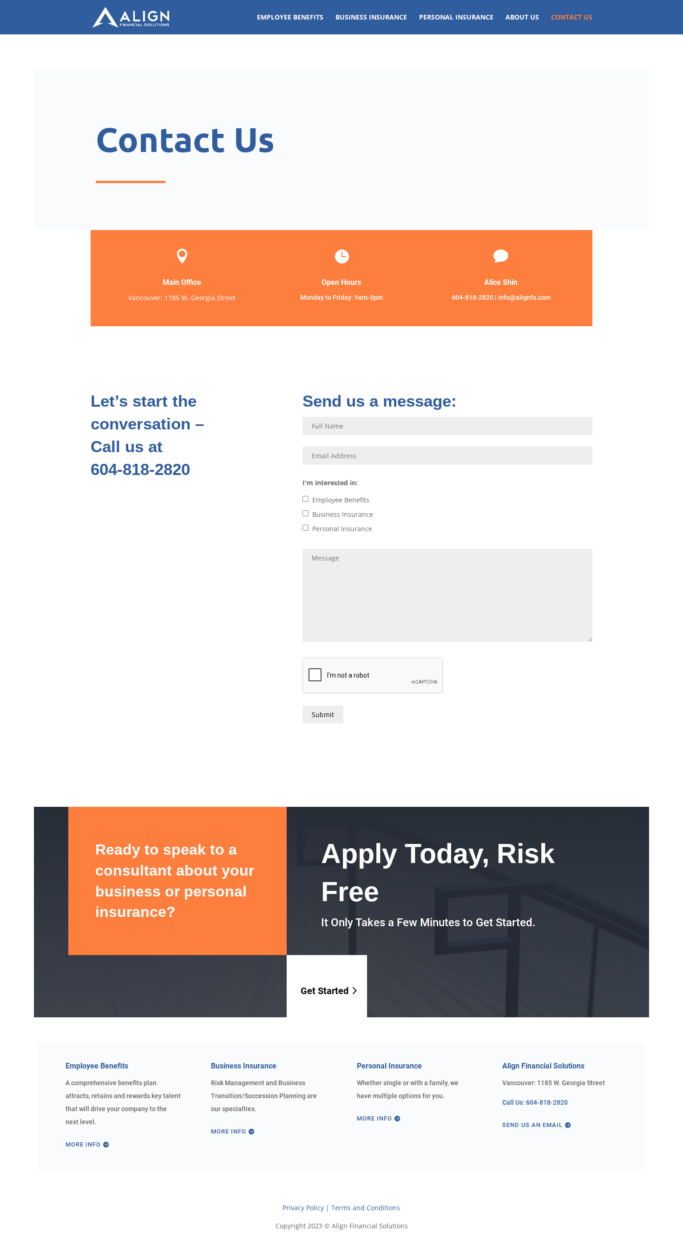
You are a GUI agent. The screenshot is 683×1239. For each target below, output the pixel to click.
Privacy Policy (303, 1207)
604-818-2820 (472, 297)
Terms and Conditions (365, 1207)
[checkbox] (305, 499)
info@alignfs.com (524, 297)
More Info (83, 1144)
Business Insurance (371, 17)
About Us (522, 17)
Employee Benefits (290, 17)
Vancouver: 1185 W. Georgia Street (182, 297)
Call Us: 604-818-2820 (535, 1102)
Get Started (324, 990)
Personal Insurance (456, 17)
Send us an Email (532, 1124)
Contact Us (571, 17)
